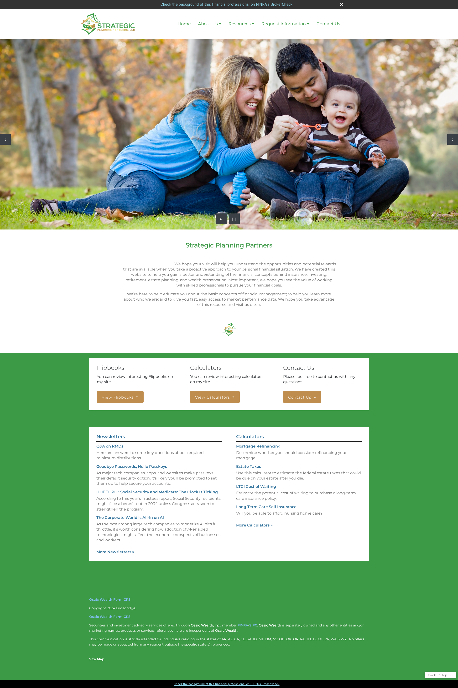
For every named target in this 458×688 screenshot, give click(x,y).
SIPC (253, 625)
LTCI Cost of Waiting (256, 486)
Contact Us (328, 23)
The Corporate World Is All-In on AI (130, 517)
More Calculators (254, 525)
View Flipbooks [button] (118, 397)
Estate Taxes (248, 466)
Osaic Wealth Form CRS (109, 599)
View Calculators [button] (212, 397)
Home (184, 23)
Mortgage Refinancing (258, 446)
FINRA (243, 625)
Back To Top (438, 675)
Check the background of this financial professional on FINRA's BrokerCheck (226, 4)
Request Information (283, 23)
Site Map (96, 659)
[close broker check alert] (342, 4)
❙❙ (234, 219)
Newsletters (110, 436)
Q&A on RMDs (109, 446)
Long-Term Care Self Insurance (266, 507)
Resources (240, 23)
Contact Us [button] (299, 397)
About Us (208, 23)
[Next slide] (452, 139)
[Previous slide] (5, 139)
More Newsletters (115, 552)
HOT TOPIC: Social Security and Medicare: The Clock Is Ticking (157, 492)
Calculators (250, 436)
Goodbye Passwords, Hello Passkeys (131, 466)
